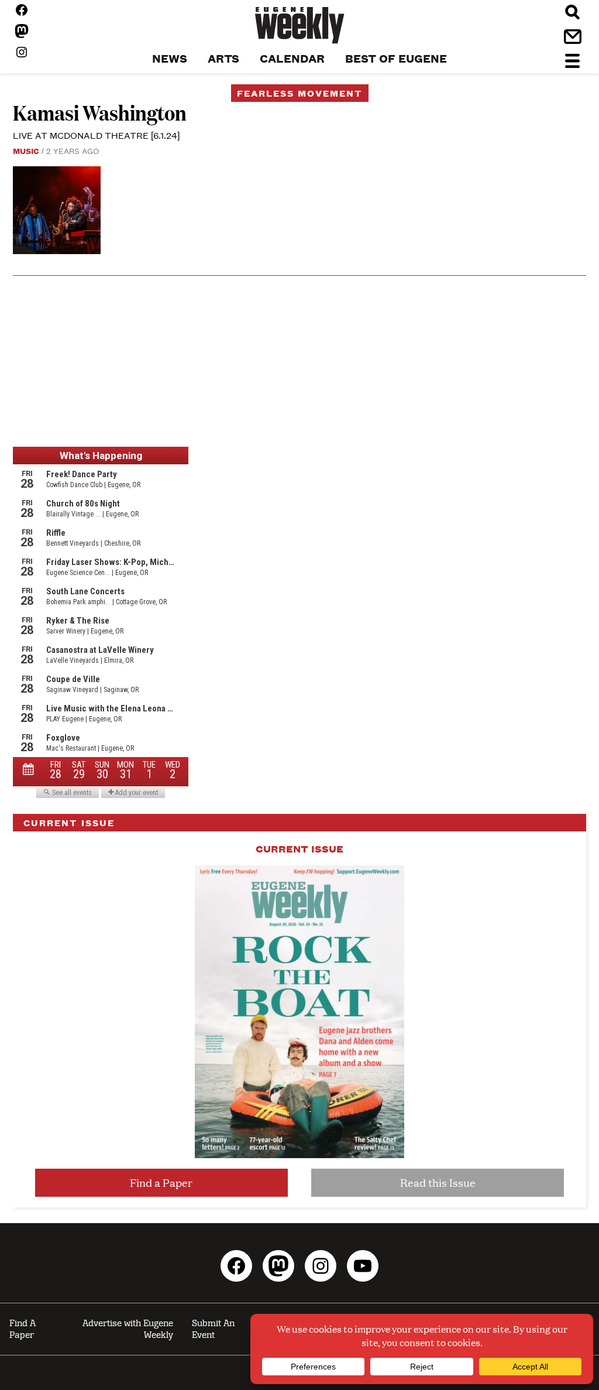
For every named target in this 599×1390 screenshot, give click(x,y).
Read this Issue (438, 1182)
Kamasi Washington (100, 112)
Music (26, 150)
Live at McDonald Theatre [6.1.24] (96, 135)
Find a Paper (161, 1182)
